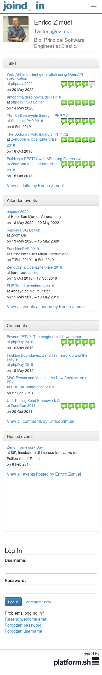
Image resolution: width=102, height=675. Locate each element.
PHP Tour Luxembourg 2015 (30, 285)
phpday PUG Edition (27, 102)
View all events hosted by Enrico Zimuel (44, 474)
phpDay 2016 (22, 341)
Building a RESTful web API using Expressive (44, 158)
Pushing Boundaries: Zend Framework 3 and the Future (47, 357)
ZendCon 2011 (23, 405)
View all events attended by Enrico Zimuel (46, 306)
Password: (15, 580)
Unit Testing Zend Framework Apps (36, 400)
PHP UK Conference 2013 (32, 386)
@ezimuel (62, 30)
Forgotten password (23, 625)
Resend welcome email (26, 619)
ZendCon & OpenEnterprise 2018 (34, 267)
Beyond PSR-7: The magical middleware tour (44, 336)
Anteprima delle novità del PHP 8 (34, 97)
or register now (38, 601)
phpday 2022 (22, 83)
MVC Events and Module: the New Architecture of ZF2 (47, 379)
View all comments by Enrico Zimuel (40, 421)
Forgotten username (23, 631)
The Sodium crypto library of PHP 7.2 (37, 115)
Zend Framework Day (25, 447)
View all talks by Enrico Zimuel (35, 185)
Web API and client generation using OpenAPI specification (45, 76)
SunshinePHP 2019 (27, 120)
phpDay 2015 (22, 364)
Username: (15, 560)
